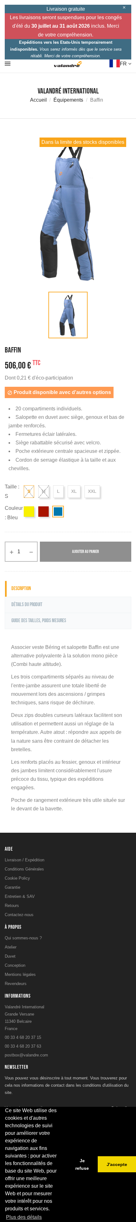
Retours (12, 905)
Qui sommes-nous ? (23, 938)
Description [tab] (21, 589)
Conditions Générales (24, 869)
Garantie (12, 887)
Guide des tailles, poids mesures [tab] (38, 621)
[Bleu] (58, 511)
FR (124, 63)
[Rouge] (43, 511)
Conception (15, 965)
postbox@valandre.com (26, 1055)
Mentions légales (20, 974)
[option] (68, 209)
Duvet (10, 956)
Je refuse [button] (82, 1164)
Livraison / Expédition (24, 860)
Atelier (10, 947)
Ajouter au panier (85, 551)
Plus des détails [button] (24, 1217)
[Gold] (29, 511)
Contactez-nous (19, 914)
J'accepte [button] (117, 1164)
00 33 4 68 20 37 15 (23, 1037)
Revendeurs (16, 983)
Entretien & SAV (20, 896)
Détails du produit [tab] (26, 605)
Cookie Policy (17, 878)
